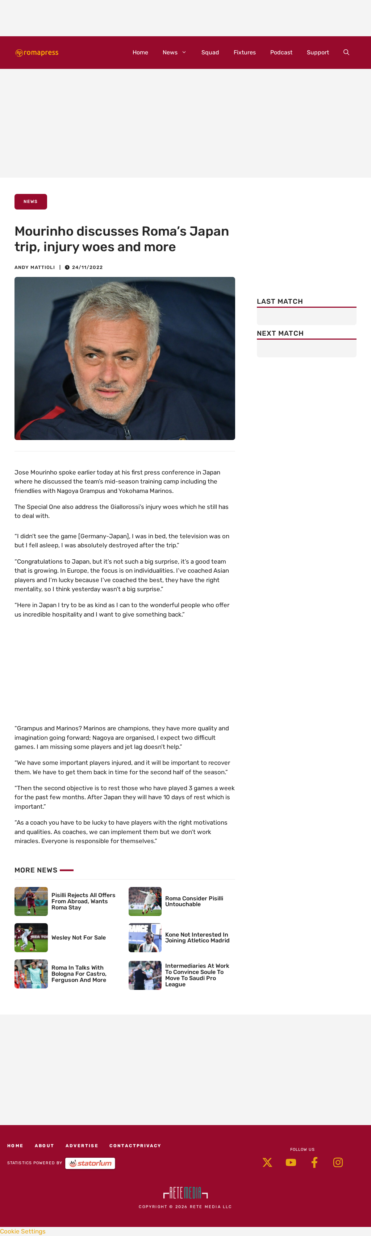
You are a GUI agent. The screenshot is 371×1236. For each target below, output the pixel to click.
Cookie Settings (23, 1231)
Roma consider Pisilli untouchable (194, 901)
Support (318, 52)
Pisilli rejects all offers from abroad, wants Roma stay (83, 901)
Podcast (281, 52)
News (170, 52)
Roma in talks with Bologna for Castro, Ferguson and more (79, 973)
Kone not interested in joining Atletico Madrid (197, 937)
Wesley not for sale (78, 937)
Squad (210, 52)
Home (140, 52)
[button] (346, 52)
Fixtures (245, 52)
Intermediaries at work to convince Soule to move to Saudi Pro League (197, 974)
